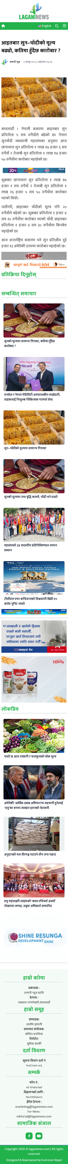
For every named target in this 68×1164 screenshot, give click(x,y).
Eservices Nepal (51, 1160)
